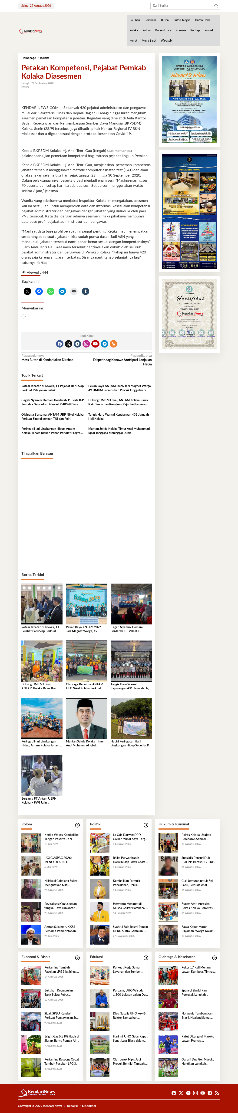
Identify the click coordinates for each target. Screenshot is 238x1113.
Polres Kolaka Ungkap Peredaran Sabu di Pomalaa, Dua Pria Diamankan (196, 837)
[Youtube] (95, 344)
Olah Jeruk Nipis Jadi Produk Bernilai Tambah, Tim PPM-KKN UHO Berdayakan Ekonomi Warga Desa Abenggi (129, 1062)
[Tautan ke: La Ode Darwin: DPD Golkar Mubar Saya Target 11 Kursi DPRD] (99, 842)
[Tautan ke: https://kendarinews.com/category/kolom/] (77, 825)
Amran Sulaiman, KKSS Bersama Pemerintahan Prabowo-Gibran (60, 929)
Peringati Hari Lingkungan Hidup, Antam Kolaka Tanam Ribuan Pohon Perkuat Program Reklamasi (52, 431)
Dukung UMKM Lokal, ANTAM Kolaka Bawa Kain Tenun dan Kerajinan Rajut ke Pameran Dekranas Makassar (118, 403)
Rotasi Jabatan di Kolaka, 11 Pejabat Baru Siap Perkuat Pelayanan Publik (52, 388)
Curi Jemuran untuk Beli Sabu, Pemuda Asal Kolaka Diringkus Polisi (197, 883)
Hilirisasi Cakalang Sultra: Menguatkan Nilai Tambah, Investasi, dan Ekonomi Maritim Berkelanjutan (61, 883)
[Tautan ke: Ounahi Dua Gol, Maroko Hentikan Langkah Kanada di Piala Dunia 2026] (168, 1067)
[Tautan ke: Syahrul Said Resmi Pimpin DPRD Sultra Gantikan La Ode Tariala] (99, 934)
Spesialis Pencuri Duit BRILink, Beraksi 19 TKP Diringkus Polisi (198, 860)
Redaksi (72, 1106)
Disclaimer (89, 1106)
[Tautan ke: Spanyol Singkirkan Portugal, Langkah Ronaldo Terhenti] (168, 998)
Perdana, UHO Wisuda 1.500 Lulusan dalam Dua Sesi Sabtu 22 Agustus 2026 (130, 993)
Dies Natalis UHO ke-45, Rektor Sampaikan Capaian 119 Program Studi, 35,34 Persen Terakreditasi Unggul (129, 1016)
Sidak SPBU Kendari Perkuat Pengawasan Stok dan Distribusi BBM (61, 1016)
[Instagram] (86, 344)
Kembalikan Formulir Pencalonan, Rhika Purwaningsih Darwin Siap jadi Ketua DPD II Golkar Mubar (130, 883)
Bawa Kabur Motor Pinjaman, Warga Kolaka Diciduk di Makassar (198, 929)
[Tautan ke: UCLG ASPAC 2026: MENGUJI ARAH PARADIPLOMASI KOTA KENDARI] (31, 865)
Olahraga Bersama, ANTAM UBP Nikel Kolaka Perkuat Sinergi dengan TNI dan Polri (52, 416)
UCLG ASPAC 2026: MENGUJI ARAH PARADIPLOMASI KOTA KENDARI (60, 860)
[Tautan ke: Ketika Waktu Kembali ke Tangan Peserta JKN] (31, 842)
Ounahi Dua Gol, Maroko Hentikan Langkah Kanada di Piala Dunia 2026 (198, 1062)
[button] (216, 6)
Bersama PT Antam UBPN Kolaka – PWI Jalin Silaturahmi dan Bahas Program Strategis (38, 801)
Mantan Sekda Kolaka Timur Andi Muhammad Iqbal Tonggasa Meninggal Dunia (119, 431)
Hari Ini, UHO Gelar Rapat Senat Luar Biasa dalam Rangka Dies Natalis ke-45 (130, 1039)
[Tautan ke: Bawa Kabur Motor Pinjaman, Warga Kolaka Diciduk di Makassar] (168, 934)
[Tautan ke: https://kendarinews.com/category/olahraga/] (214, 958)
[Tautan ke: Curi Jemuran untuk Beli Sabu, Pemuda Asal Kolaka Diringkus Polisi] (168, 888)
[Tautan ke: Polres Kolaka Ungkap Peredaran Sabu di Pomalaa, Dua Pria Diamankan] (168, 842)
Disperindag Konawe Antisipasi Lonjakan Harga (122, 360)
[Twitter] (68, 344)
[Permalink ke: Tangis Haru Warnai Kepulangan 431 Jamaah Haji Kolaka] (131, 661)
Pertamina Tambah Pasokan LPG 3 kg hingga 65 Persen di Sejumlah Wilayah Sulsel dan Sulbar (61, 970)
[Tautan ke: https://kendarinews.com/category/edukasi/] (146, 958)
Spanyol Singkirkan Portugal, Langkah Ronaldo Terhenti (194, 993)
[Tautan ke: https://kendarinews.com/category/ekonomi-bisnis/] (77, 958)
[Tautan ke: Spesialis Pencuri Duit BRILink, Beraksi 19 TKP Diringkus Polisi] (168, 865)
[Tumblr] (77, 344)
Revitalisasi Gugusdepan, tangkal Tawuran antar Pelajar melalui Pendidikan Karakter (61, 906)
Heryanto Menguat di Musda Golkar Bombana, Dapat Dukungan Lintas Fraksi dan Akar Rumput (129, 906)
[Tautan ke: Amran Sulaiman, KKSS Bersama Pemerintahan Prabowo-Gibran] (31, 934)
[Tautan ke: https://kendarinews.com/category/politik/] (146, 825)
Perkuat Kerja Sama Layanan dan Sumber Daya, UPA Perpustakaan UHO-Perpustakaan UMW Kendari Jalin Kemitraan (130, 970)
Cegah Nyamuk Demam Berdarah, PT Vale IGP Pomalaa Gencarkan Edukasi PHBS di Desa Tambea (52, 403)
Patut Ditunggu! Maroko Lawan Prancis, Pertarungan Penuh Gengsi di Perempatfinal (198, 1039)
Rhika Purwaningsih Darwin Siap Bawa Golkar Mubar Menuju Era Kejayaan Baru (130, 860)
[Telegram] (104, 344)
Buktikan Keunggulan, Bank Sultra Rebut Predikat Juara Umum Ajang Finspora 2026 (59, 993)
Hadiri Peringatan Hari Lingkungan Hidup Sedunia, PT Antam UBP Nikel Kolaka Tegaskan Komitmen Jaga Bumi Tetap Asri (131, 744)
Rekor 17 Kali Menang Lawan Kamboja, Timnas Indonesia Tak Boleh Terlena (198, 970)
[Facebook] (59, 344)
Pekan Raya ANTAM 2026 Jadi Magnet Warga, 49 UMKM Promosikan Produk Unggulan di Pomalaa (120, 389)
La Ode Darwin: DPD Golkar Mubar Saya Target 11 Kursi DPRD (130, 837)
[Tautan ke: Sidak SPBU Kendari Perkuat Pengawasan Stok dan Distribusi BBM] (31, 1021)
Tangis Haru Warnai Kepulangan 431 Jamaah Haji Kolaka (118, 416)
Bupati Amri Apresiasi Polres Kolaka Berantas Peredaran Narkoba (197, 906)
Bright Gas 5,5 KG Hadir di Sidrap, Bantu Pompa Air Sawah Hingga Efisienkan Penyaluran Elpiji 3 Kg (61, 1039)
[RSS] (113, 344)
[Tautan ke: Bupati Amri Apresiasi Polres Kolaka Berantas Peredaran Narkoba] (168, 911)
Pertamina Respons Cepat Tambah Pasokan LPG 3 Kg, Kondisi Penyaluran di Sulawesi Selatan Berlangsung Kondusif (61, 1062)
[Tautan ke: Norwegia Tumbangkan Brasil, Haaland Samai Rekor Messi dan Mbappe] (168, 1021)
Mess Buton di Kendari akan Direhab (47, 358)
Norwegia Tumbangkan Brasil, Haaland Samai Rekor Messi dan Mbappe (198, 1016)
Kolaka (25, 86)
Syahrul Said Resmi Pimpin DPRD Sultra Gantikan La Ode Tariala (130, 929)
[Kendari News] (30, 31)
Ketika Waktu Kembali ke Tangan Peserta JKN (61, 837)
